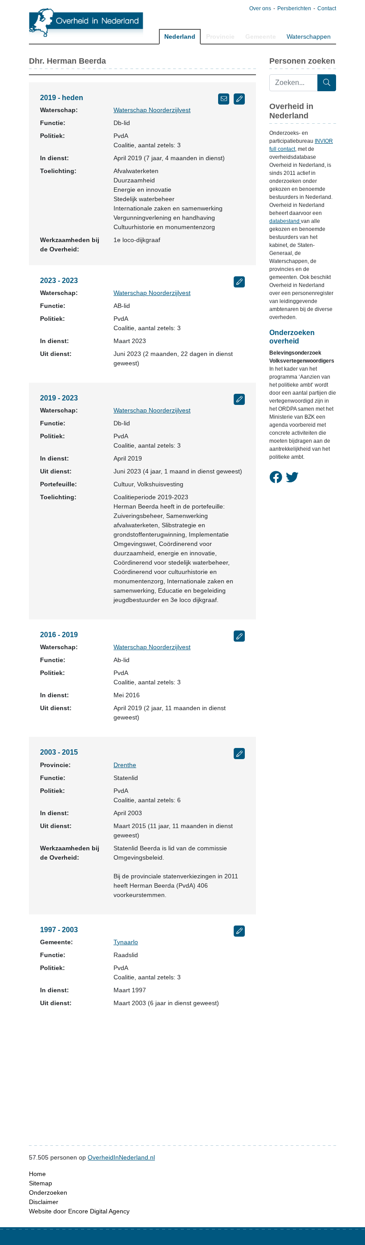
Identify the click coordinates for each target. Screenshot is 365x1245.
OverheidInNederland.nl (121, 1157)
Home (37, 1173)
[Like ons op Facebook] (275, 477)
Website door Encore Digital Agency (79, 1211)
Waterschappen (309, 36)
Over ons (260, 8)
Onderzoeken (48, 1192)
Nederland (179, 36)
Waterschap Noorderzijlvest (152, 109)
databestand (285, 221)
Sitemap (40, 1183)
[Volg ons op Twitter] (292, 477)
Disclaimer (43, 1201)
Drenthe (125, 764)
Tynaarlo (126, 942)
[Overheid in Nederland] (86, 22)
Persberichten (294, 8)
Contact (326, 8)
